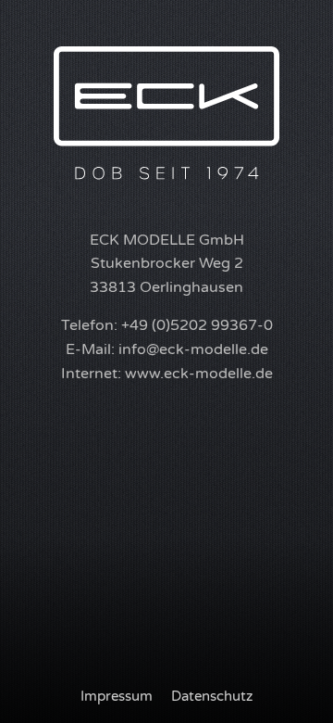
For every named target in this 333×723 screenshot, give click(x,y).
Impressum (116, 696)
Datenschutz (212, 696)
